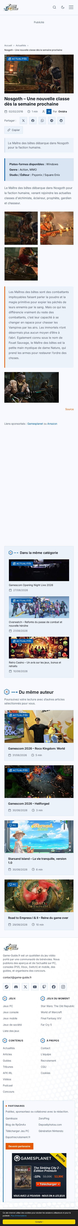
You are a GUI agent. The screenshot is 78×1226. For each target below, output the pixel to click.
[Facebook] (32, 120)
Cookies (45, 1072)
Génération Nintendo (51, 1130)
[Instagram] (63, 986)
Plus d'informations (18, 1215)
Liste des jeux (11, 1030)
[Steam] (6, 986)
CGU (43, 1066)
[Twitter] (23, 120)
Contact (45, 1048)
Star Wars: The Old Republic (57, 1006)
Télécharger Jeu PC (17, 1130)
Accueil (8, 45)
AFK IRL (7, 1072)
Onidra (62, 111)
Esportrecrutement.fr (18, 1137)
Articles (7, 1054)
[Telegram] (51, 120)
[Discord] (16, 986)
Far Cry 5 (46, 1024)
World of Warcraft (51, 1012)
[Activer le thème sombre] (63, 7)
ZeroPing (44, 1118)
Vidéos (7, 1079)
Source (69, 409)
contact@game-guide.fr (17, 977)
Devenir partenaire (19, 1146)
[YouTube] (34, 986)
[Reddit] (61, 120)
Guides (7, 1060)
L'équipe (46, 1054)
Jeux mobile (10, 1018)
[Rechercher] (54, 7)
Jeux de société (12, 1024)
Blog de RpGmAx (16, 1124)
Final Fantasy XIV (51, 1018)
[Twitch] (44, 986)
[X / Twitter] (25, 986)
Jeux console (11, 1012)
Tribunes (8, 1066)
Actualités (21, 45)
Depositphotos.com (50, 1124)
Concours (8, 1091)
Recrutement (48, 1060)
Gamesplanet (35, 423)
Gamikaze (11, 1118)
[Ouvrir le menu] (71, 7)
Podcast (8, 1085)
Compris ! (39, 1221)
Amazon (52, 423)
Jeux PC (8, 1006)
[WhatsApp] (42, 120)
